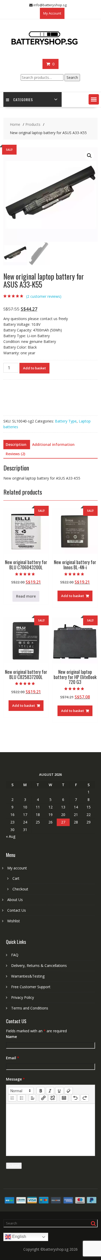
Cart (15, 878)
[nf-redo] (85, 1098)
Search (72, 77)
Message (15, 1079)
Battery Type (66, 421)
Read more (26, 596)
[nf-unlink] (52, 1098)
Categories (23, 99)
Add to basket (34, 368)
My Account (52, 13)
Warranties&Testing (28, 976)
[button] (94, 99)
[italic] (50, 1090)
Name (11, 1036)
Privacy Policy (22, 997)
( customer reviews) (43, 296)
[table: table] (64, 1098)
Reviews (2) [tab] (15, 453)
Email (12, 1057)
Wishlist (13, 920)
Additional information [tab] (53, 444)
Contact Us (16, 910)
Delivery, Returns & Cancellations (39, 965)
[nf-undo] (75, 1098)
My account (17, 868)
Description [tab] (16, 444)
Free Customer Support (31, 986)
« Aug (10, 836)
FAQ (14, 954)
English (18, 1237)
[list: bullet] (21, 1098)
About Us (15, 899)
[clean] (68, 1090)
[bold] (41, 1090)
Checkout (20, 889)
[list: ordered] (12, 1098)
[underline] (59, 1090)
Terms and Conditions (29, 1008)
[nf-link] (43, 1098)
